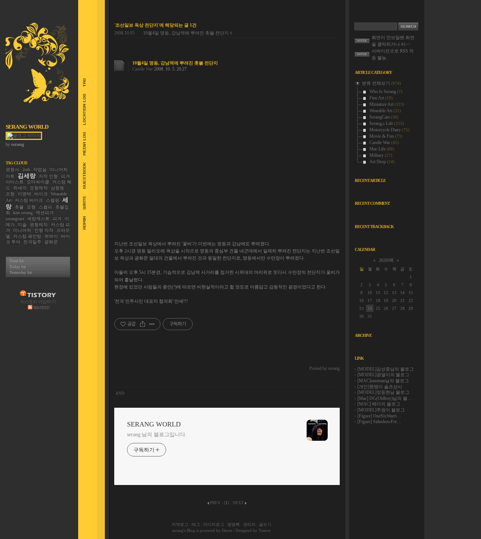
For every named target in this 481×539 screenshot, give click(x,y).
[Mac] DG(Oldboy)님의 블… (384, 398)
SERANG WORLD (27, 127)
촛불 (19, 207)
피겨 (57, 218)
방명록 (233, 524)
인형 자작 (43, 230)
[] (226, 502)
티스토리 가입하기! (38, 301)
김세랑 (27, 176)
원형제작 (39, 224)
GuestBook (81, 175)
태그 (196, 524)
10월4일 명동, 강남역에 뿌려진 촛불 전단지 (186, 33)
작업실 (40, 169)
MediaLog (81, 144)
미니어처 (22, 230)
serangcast (15, 218)
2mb (26, 169)
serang (177, 530)
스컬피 (45, 207)
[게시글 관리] (152, 324)
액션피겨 (45, 212)
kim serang (23, 212)
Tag (81, 82)
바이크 (41, 194)
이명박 (24, 194)
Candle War (142, 69)
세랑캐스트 (38, 218)
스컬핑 (52, 200)
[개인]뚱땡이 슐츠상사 (379, 386)
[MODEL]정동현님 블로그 (383, 392)
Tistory (265, 530)
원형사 (12, 169)
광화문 (51, 242)
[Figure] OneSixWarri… (379, 416)
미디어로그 (213, 524)
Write (81, 202)
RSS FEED (41, 307)
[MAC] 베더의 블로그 (378, 404)
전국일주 (32, 242)
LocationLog (81, 109)
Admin (81, 223)
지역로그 (180, 524)
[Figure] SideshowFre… (379, 421)
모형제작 (39, 188)
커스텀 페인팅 (27, 236)
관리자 (249, 524)
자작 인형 (48, 176)
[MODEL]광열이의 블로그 (383, 374)
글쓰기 (265, 524)
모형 (31, 207)
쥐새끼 (20, 188)
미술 (22, 224)
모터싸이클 (38, 182)
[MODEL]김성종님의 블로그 (385, 369)
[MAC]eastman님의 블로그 (383, 380)
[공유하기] (142, 324)
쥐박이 (51, 236)
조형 (10, 194)
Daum (227, 530)
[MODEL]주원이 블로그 (381, 410)
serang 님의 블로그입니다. (156, 434)
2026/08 (386, 260)
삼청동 (57, 188)
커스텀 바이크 (29, 200)
